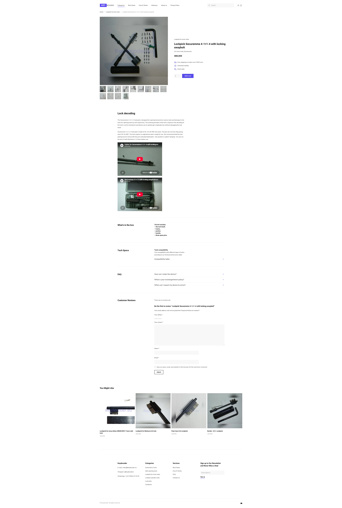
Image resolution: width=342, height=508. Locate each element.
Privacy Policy (175, 5)
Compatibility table (162, 259)
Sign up (202, 477)
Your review (158, 322)
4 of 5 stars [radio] (159, 318)
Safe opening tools (151, 471)
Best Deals (131, 5)
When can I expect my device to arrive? (170, 285)
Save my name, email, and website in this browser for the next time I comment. (182, 367)
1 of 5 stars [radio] (155, 318)
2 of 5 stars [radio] (156, 318)
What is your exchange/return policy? (169, 279)
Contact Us (176, 478)
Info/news (154, 5)
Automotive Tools (151, 468)
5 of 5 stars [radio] (160, 318)
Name (156, 348)
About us (164, 5)
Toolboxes (148, 485)
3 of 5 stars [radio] (158, 318)
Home (101, 12)
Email (156, 358)
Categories (121, 5)
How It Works (143, 5)
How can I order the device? (165, 274)
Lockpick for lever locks (113, 12)
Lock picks (148, 481)
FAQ (174, 474)
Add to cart (188, 76)
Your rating (158, 315)
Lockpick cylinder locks (152, 478)
